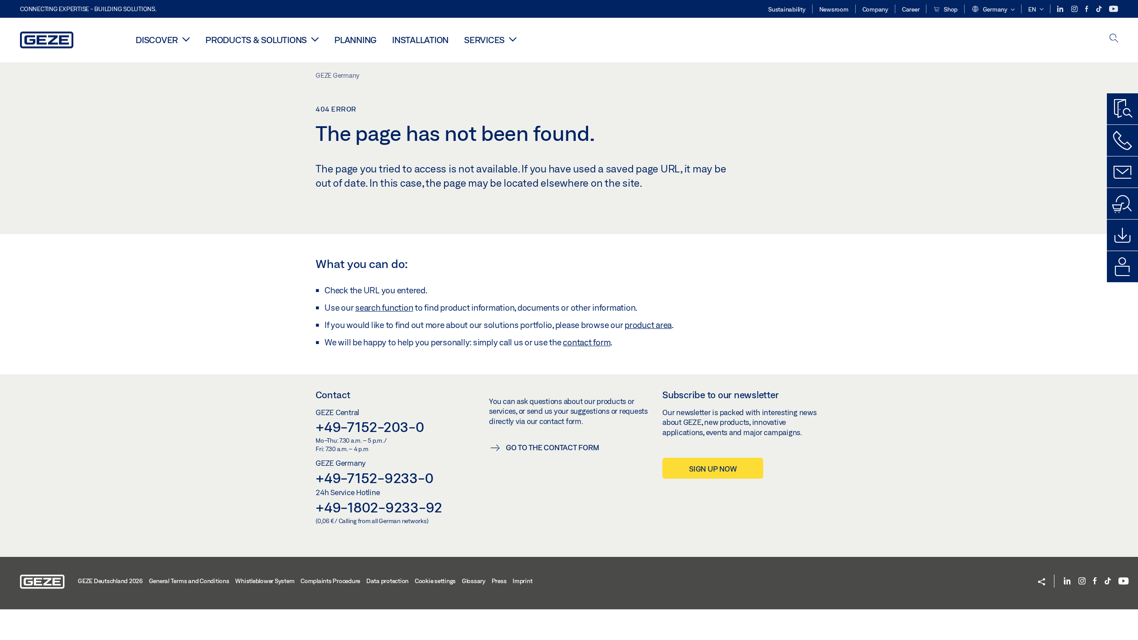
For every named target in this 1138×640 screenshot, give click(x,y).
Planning (355, 40)
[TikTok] (1099, 9)
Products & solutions (256, 40)
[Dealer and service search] (1122, 203)
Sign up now (713, 468)
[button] (992, 9)
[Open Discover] (186, 39)
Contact (333, 394)
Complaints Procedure (330, 580)
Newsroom (834, 9)
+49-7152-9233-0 (374, 478)
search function (384, 307)
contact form (586, 342)
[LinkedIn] (1061, 9)
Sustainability (786, 9)
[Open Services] (513, 39)
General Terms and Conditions (189, 580)
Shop (950, 9)
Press (499, 580)
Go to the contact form (552, 447)
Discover (157, 40)
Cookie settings (435, 580)
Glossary (473, 580)
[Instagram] (1075, 9)
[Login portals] (1122, 266)
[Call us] (1122, 140)
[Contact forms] (1122, 172)
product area (648, 325)
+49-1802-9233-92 (379, 507)
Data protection (387, 580)
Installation (420, 40)
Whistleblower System (264, 580)
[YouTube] (1113, 9)
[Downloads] (1122, 235)
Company (875, 9)
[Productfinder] (1122, 108)
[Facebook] (1087, 9)
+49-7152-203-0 (370, 427)
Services (484, 40)
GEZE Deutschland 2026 (110, 580)
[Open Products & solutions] (315, 39)
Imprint (522, 580)
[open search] (1114, 39)
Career (911, 9)
